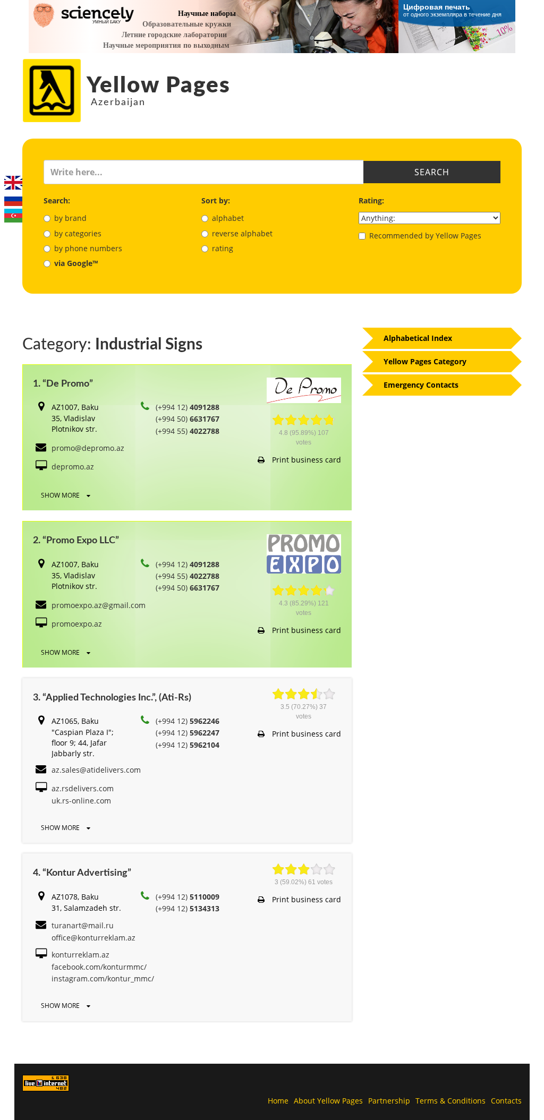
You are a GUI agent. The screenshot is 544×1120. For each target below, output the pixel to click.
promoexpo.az (77, 624)
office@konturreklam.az (93, 938)
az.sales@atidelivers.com (96, 770)
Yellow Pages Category (425, 361)
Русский (13, 199)
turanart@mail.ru (83, 925)
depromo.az (73, 466)
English (13, 183)
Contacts (506, 1101)
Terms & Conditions (450, 1101)
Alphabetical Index (418, 338)
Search (431, 172)
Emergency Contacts (421, 385)
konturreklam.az (80, 955)
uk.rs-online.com (81, 801)
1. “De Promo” (63, 384)
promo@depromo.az (88, 448)
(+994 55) (187, 431)
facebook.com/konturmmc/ (99, 967)
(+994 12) (187, 407)
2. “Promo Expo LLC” (76, 540)
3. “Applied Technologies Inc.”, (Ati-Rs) (112, 698)
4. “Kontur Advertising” (82, 873)
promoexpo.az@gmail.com (99, 605)
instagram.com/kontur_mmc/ (103, 978)
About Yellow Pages (328, 1101)
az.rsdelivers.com (83, 788)
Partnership (389, 1101)
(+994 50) (187, 419)
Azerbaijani (13, 216)
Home (278, 1101)
